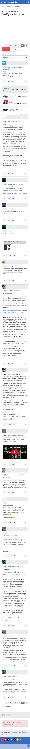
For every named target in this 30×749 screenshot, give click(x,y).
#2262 (5, 533)
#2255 (5, 231)
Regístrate (6, 722)
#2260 (5, 474)
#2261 (5, 503)
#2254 (5, 209)
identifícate (13, 722)
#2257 (5, 290)
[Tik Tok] (8, 739)
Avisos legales (13, 734)
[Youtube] (5, 739)
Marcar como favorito (9, 53)
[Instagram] (2, 739)
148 (11, 45)
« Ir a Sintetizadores (7, 706)
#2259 (5, 435)
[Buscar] (26, 57)
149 (15, 45)
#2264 (5, 636)
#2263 (5, 566)
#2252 (5, 121)
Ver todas (23, 89)
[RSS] (17, 739)
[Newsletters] (20, 739)
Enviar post (6, 49)
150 (19, 45)
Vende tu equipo (23, 732)
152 (27, 45)
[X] (14, 739)
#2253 (5, 184)
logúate (16, 241)
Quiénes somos (5, 734)
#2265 (5, 676)
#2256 (5, 266)
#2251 (5, 67)
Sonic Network (14, 732)
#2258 (5, 374)
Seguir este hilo (17, 49)
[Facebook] (11, 739)
